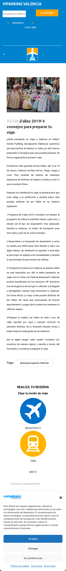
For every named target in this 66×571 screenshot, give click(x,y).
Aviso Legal (36, 566)
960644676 (17, 23)
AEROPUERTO (33, 428)
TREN (33, 461)
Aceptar (33, 538)
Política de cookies (20, 566)
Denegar (33, 548)
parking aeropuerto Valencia (34, 363)
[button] (60, 497)
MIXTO (33, 472)
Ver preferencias (33, 558)
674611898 (30, 27)
